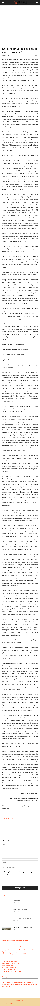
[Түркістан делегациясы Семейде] (6, 922)
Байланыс (18, 1000)
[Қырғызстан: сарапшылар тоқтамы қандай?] (6, 930)
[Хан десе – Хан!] (6, 904)
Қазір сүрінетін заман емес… (21, 909)
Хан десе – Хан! (17, 900)
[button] (37, 2)
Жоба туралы (5, 977)
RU (23, 1000)
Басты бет (4, 7)
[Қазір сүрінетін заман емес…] (6, 913)
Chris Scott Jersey (8, 818)
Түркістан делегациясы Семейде (22, 918)
